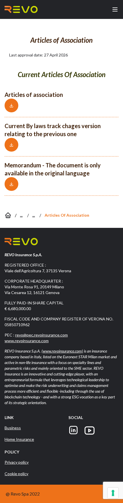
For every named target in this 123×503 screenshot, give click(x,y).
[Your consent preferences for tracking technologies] (113, 493)
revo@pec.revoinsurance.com (41, 334)
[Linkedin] (73, 430)
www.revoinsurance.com (27, 340)
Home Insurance (19, 439)
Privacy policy (17, 462)
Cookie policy (16, 473)
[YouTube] (89, 430)
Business (13, 427)
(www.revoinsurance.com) (62, 351)
